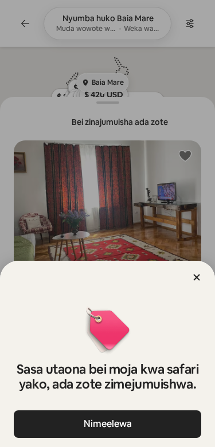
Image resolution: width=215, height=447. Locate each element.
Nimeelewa (108, 424)
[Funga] (196, 277)
